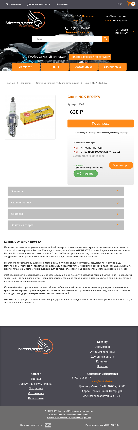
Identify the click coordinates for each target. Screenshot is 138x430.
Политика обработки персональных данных (69, 414)
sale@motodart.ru (116, 16)
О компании (13, 4)
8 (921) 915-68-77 (80, 28)
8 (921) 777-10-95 (71, 16)
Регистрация (120, 20)
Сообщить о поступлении (89, 155)
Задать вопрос (121, 165)
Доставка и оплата (38, 4)
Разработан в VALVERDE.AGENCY (102, 425)
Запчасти (25, 67)
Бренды (36, 378)
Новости (102, 366)
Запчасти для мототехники (35, 383)
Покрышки (36, 388)
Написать (88, 173)
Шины (54, 67)
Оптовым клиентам (102, 351)
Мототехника (84, 67)
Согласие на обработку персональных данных (69, 417)
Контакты (62, 4)
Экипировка (112, 67)
